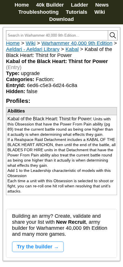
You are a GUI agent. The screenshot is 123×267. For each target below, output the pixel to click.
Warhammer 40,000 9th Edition (76, 43)
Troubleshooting (38, 12)
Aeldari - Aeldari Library (32, 49)
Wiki (99, 12)
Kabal (72, 49)
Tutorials (76, 12)
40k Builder (50, 5)
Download (61, 19)
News (102, 5)
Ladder (79, 5)
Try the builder (34, 247)
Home (22, 5)
